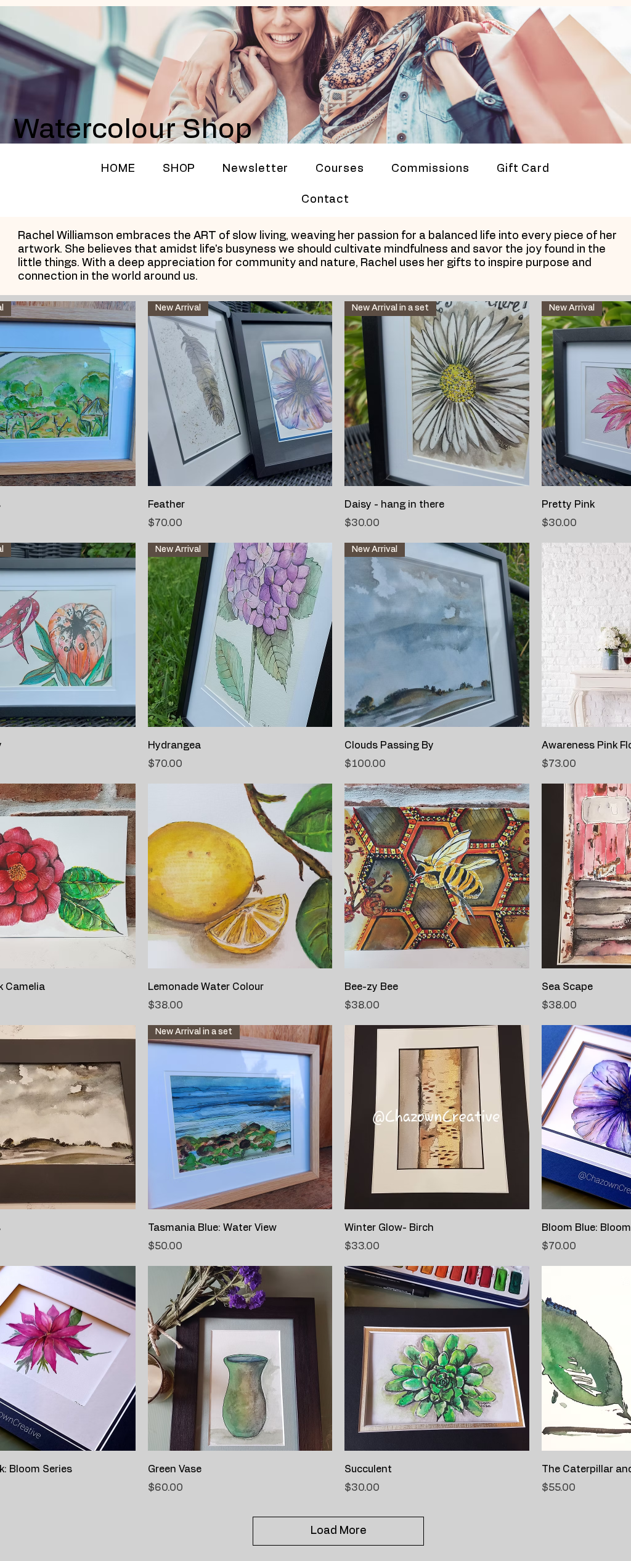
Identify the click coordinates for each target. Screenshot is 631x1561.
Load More (339, 1530)
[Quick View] (240, 876)
